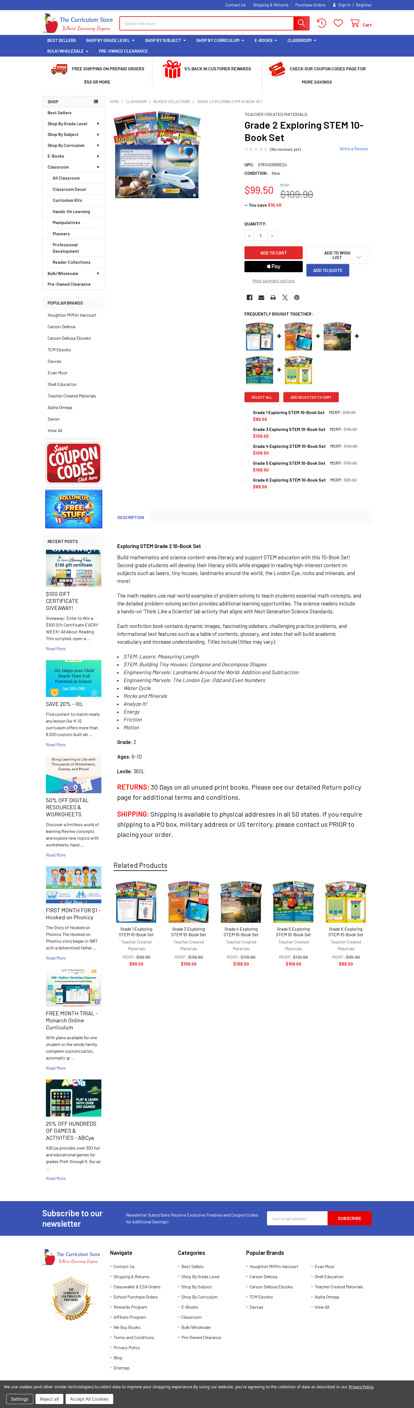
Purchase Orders (310, 4)
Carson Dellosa (61, 326)
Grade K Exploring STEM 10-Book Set (345, 931)
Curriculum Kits (67, 200)
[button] (73, 463)
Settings (19, 1399)
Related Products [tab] (140, 865)
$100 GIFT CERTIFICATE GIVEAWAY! (62, 600)
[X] (285, 297)
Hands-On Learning (71, 211)
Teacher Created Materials (72, 395)
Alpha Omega (60, 407)
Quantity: (255, 223)
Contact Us (235, 4)
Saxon (53, 418)
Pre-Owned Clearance (123, 50)
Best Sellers (61, 40)
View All (55, 430)
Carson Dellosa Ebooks (69, 338)
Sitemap (121, 1367)
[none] (157, 154)
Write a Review (354, 148)
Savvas (54, 361)
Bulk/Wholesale (65, 50)
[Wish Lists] (339, 23)
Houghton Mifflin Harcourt (72, 315)
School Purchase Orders (135, 1296)
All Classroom (66, 177)
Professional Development (66, 248)
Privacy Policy (126, 1347)
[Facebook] (249, 297)
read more (56, 648)
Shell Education (62, 384)
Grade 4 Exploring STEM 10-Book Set (241, 931)
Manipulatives (66, 222)
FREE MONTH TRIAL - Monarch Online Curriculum (72, 1020)
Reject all (49, 1399)
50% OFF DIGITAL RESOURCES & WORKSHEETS (67, 807)
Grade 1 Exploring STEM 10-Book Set (136, 931)
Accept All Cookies (89, 1399)
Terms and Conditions (133, 1337)
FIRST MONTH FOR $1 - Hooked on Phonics (73, 913)
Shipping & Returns (270, 4)
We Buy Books (127, 1327)
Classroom (299, 40)
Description (130, 517)
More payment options (273, 280)
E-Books (263, 40)
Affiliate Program (129, 1317)
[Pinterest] (297, 297)
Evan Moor (58, 372)
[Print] (273, 297)
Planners (61, 233)
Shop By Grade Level (108, 40)
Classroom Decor (69, 189)
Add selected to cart (311, 397)
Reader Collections (71, 262)
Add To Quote (327, 270)
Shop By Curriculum (217, 40)
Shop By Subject (163, 40)
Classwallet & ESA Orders (137, 1286)
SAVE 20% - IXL (64, 703)
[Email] (261, 297)
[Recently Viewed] (323, 23)
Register (364, 4)
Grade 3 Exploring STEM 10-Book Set (188, 931)
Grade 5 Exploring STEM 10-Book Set (293, 931)
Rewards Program (130, 1306)
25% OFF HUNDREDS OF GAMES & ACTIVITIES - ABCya (71, 1130)
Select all (261, 397)
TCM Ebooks (59, 349)
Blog (117, 1357)
